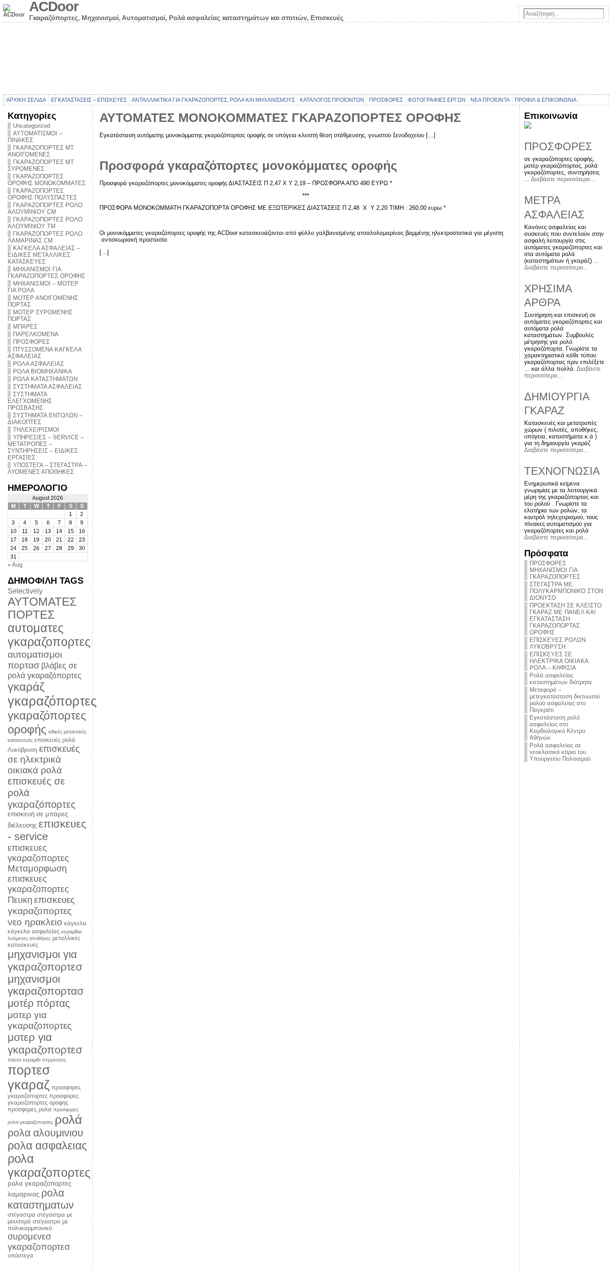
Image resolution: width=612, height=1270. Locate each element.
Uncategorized (31, 125)
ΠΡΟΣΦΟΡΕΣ (31, 341)
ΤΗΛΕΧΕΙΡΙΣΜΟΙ (36, 429)
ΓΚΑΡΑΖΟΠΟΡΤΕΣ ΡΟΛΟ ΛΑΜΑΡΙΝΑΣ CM (45, 237)
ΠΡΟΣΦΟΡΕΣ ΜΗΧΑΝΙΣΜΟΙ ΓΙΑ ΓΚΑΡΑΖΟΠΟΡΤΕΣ (555, 570)
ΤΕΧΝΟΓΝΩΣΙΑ (562, 471)
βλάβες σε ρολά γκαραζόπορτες (45, 670)
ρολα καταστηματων (41, 1199)
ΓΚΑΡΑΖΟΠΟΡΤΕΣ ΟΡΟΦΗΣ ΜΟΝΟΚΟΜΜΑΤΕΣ (47, 179)
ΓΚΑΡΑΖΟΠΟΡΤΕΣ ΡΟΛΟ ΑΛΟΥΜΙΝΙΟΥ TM (45, 223)
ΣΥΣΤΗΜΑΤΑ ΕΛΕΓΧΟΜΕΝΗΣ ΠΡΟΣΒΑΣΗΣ (30, 401)
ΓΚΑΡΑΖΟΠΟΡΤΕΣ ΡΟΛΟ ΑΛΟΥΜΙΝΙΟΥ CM (45, 208)
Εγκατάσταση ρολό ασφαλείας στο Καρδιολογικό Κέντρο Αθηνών (557, 727)
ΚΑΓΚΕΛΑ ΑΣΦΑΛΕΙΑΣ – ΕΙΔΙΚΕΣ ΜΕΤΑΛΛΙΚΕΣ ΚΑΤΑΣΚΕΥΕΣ (44, 255)
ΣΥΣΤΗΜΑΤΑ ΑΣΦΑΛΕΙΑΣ (47, 386)
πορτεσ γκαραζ (29, 1077)
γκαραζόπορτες (52, 701)
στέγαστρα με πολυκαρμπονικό (38, 1224)
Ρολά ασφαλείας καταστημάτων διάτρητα (561, 678)
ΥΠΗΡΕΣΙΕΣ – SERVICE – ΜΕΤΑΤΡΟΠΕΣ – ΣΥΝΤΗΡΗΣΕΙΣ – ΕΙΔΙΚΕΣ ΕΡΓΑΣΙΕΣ (46, 447)
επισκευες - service (47, 830)
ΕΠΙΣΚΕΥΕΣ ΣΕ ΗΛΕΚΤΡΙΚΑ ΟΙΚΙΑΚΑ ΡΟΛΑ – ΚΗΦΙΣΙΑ (559, 661)
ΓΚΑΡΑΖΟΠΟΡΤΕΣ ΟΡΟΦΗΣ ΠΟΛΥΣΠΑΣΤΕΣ (42, 194)
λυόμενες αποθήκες (29, 938)
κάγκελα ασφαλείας (34, 931)
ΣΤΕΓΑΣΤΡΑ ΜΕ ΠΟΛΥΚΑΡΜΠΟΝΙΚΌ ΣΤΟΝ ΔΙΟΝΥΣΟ (566, 591)
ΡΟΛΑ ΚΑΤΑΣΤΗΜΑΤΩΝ (45, 379)
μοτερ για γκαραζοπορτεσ (45, 1043)
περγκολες (54, 1059)
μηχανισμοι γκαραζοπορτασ (46, 985)
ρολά (68, 1120)
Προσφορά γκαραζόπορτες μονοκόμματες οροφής (248, 166)
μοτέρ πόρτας (39, 1003)
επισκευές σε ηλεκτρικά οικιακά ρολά (44, 759)
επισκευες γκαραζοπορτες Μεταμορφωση (38, 858)
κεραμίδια (71, 931)
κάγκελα (75, 923)
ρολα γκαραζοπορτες (49, 1165)
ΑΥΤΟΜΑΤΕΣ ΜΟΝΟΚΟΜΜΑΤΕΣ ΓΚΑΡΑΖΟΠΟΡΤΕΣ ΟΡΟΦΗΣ (280, 118)
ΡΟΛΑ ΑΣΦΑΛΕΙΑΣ (38, 363)
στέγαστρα (21, 1214)
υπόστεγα (20, 1255)
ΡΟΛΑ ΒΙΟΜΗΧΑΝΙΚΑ (42, 371)
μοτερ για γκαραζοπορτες (40, 1020)
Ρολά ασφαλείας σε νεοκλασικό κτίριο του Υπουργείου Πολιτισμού (560, 752)
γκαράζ (26, 687)
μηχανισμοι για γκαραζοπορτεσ (45, 960)
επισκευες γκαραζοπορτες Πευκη (38, 889)
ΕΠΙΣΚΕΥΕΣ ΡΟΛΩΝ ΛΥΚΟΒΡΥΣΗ (558, 643)
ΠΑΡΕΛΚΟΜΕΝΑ (36, 334)
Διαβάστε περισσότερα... (563, 179)
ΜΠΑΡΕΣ (25, 326)
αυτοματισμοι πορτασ (35, 659)
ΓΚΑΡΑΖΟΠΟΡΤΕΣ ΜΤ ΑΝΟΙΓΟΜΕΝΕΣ (41, 151)
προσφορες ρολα (30, 1109)
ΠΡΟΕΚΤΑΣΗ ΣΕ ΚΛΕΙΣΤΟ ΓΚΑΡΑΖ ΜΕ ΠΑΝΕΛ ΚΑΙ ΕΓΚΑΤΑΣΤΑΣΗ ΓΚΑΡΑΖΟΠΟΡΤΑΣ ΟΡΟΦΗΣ (566, 619)
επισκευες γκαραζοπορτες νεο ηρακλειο (41, 911)
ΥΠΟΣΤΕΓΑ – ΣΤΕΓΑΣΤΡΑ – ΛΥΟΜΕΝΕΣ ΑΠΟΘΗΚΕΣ (47, 468)
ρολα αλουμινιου (45, 1133)
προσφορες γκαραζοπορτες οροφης (43, 1099)
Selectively (25, 591)
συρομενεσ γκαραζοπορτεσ (39, 1241)
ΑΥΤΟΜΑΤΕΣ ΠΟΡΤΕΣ (42, 608)
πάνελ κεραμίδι (24, 1059)
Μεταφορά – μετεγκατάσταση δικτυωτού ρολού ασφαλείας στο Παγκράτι (565, 699)
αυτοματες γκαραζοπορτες (49, 635)
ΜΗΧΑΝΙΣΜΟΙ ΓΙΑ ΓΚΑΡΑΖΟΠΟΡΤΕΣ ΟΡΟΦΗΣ (46, 272)
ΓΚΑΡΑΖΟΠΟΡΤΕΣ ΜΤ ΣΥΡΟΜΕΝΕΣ (41, 165)
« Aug (15, 564)
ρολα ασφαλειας (47, 1145)
